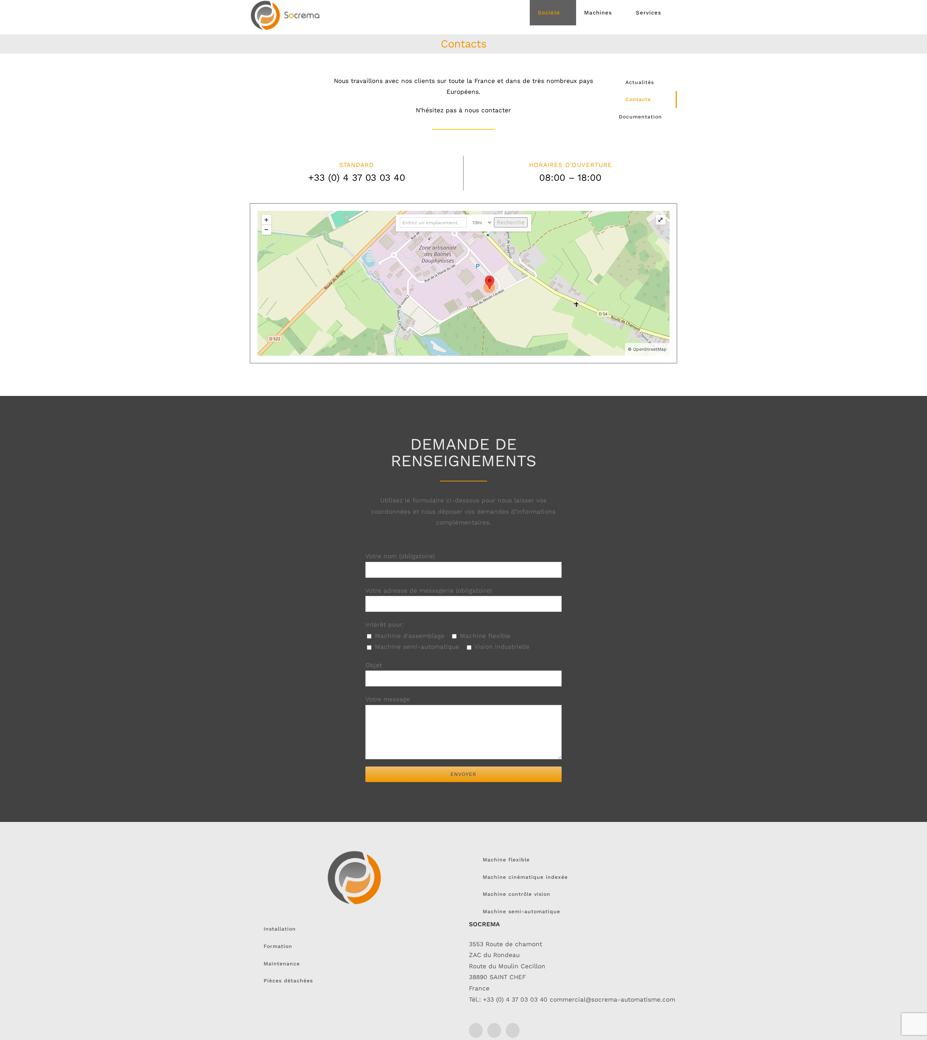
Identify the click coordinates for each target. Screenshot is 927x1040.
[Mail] (494, 1030)
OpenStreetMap (650, 349)
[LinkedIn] (476, 1030)
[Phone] (513, 1030)
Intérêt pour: (384, 624)
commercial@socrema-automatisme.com (612, 999)
